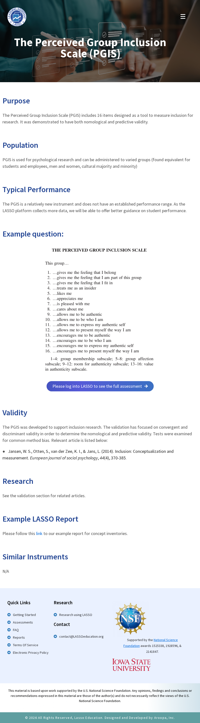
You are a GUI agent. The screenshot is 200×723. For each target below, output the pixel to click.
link (39, 533)
